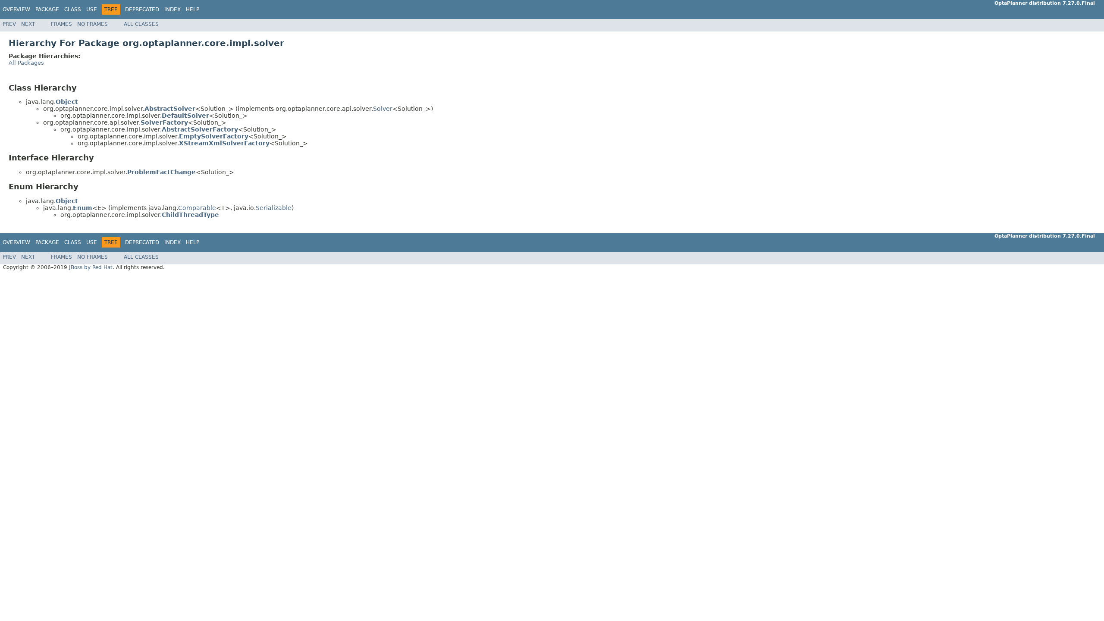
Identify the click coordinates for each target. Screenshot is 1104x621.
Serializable (274, 207)
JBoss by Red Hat (91, 267)
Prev (9, 24)
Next (28, 24)
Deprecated (142, 9)
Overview (16, 9)
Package (47, 9)
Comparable (197, 207)
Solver (382, 108)
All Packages (26, 63)
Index (172, 9)
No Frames (92, 24)
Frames (61, 24)
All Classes (141, 24)
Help (192, 9)
